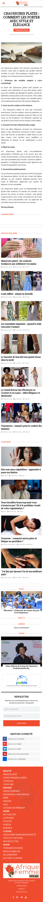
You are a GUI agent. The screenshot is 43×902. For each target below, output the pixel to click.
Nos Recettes (10, 841)
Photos (7, 821)
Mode (6, 844)
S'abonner (21, 723)
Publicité (21, 889)
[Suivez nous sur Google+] (17, 897)
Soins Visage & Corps (15, 777)
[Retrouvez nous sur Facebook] (13, 897)
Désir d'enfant (11, 791)
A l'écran (8, 818)
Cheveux (8, 781)
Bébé (5, 797)
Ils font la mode (12, 858)
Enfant (7, 801)
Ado (5, 804)
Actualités (9, 814)
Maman (7, 787)
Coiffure (8, 784)
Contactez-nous (21, 892)
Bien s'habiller (11, 851)
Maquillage (10, 774)
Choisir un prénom (14, 808)
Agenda (7, 828)
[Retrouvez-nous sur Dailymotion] (29, 897)
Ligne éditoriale (21, 886)
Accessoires (10, 854)
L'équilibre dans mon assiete (19, 834)
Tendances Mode (13, 848)
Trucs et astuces (13, 838)
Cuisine (7, 831)
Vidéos (7, 824)
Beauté (7, 771)
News (6, 811)
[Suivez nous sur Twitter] (22, 897)
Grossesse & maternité (16, 794)
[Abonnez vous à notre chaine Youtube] (26, 897)
